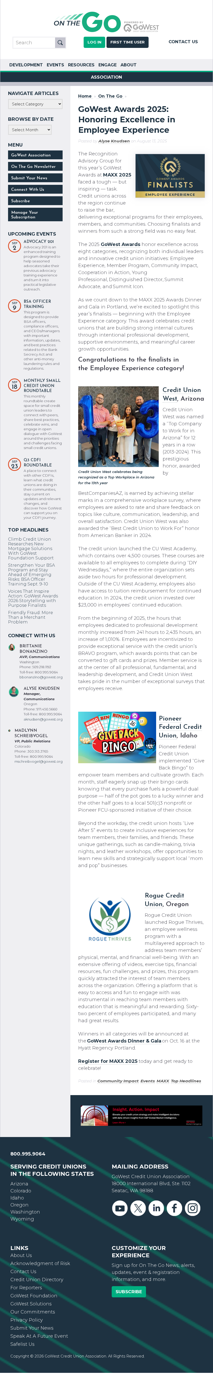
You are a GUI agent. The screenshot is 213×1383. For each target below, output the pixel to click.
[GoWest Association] (106, 32)
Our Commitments (32, 1312)
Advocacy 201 (39, 242)
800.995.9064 (27, 1154)
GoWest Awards (120, 244)
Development (26, 64)
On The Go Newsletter (33, 167)
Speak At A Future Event (39, 1336)
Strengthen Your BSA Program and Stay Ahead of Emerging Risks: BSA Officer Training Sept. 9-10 (31, 574)
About (129, 64)
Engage (107, 64)
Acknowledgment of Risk (40, 1263)
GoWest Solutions (31, 1304)
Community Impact (118, 1080)
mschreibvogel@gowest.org (39, 761)
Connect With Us (27, 190)
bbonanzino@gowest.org (41, 677)
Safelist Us (22, 1344)
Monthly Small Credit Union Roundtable (42, 386)
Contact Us (183, 41)
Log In (94, 42)
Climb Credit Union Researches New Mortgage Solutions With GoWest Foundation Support (31, 548)
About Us (21, 1255)
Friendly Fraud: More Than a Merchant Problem (30, 617)
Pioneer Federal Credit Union (180, 727)
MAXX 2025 (117, 175)
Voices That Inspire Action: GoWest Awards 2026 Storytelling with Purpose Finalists (33, 598)
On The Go (110, 96)
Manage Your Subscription (24, 215)
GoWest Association (31, 155)
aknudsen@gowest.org (43, 719)
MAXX (163, 1080)
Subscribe (20, 201)
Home (85, 96)
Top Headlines (186, 1080)
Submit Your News (29, 178)
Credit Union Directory (36, 1280)
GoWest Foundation (33, 1296)
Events (55, 64)
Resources (81, 64)
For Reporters (26, 1288)
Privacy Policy (26, 1320)
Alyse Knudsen (114, 140)
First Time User (127, 42)
